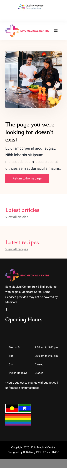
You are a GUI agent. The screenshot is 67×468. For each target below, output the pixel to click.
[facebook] (6, 309)
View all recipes (16, 249)
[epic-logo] (27, 26)
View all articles (16, 217)
